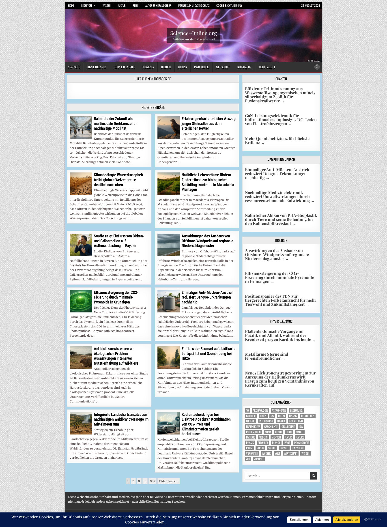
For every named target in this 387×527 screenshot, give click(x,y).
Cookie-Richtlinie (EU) (229, 5)
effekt (281, 416)
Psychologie (201, 67)
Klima (268, 432)
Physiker (263, 443)
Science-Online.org (193, 33)
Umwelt (284, 448)
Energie (250, 421)
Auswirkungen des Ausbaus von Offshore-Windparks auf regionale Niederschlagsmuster (207, 241)
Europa (281, 421)
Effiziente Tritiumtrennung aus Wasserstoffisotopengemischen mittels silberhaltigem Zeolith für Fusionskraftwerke (280, 94)
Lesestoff (86, 5)
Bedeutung (296, 410)
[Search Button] (317, 67)
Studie (272, 448)
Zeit (248, 459)
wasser (266, 453)
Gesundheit (288, 426)
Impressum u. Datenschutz (193, 5)
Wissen (107, 5)
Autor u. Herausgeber (158, 5)
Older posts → (169, 481)
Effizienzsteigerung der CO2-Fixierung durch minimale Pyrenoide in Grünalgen (116, 297)
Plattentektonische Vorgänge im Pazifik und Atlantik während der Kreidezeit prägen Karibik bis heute (280, 335)
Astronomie (279, 410)
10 (247, 410)
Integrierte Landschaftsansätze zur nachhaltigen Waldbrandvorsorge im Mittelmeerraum (121, 419)
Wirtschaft (223, 67)
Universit (298, 448)
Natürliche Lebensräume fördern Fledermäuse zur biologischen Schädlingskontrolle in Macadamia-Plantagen (209, 182)
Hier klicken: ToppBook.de (153, 78)
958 (152, 481)
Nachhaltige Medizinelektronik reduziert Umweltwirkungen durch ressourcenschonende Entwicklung (280, 196)
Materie (250, 437)
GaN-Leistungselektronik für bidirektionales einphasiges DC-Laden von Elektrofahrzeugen (281, 119)
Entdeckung (266, 421)
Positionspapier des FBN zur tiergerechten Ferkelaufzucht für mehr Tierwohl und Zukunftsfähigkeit (280, 300)
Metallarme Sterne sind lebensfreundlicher (266, 356)
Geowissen (148, 67)
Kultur (122, 5)
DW (272, 416)
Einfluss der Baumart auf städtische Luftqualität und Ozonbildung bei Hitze (209, 353)
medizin (263, 437)
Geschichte (270, 426)
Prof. (287, 443)
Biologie (166, 67)
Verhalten (252, 453)
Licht (289, 432)
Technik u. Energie (124, 67)
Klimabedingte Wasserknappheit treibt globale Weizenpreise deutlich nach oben (118, 179)
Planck (276, 443)
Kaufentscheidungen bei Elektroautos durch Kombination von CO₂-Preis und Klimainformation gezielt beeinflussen (206, 424)
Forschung (296, 421)
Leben (278, 432)
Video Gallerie (266, 67)
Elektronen (307, 416)
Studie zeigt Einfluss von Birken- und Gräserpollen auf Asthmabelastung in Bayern (119, 241)
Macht (299, 432)
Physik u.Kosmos (96, 67)
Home (71, 5)
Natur (288, 437)
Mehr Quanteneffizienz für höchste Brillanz (277, 140)
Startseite (74, 67)
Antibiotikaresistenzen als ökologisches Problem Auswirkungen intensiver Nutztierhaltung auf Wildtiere (116, 356)
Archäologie (260, 410)
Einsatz (293, 416)
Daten (263, 416)
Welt (277, 453)
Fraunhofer (253, 426)
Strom (260, 448)
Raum (249, 448)
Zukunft (259, 459)
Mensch (276, 437)
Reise (135, 5)
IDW (301, 426)
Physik (250, 443)
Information (244, 67)
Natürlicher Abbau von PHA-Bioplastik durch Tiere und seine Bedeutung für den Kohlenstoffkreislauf (281, 219)
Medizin (182, 67)
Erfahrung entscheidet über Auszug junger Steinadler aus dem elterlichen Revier (209, 123)
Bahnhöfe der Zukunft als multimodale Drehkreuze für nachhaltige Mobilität (115, 123)
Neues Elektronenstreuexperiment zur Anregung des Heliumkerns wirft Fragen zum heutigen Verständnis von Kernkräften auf (280, 379)
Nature (300, 437)
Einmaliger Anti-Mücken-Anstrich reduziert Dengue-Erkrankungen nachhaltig (208, 297)
